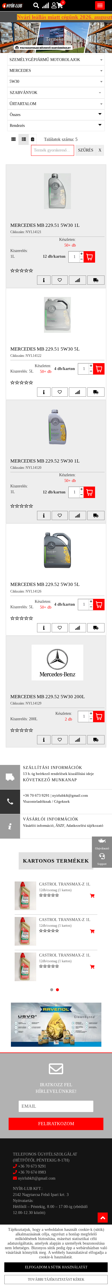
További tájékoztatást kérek (56, 1280)
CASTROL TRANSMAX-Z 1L (64, 884)
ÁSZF (59, 826)
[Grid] (14, 139)
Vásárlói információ (38, 826)
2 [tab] (57, 989)
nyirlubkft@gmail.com (36, 1178)
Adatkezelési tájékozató (84, 826)
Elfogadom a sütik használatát (56, 1267)
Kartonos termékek (56, 861)
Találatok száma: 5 (61, 139)
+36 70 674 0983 (32, 1172)
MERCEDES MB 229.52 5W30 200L (47, 696)
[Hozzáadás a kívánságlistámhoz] (60, 280)
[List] (24, 139)
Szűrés (85, 150)
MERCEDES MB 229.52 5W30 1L (45, 461)
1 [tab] (51, 989)
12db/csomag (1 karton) (55, 890)
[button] (56, 93)
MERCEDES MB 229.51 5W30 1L (45, 225)
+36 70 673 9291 (32, 1166)
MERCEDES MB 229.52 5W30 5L (45, 584)
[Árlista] (32, 139)
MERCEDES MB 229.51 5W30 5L (45, 349)
